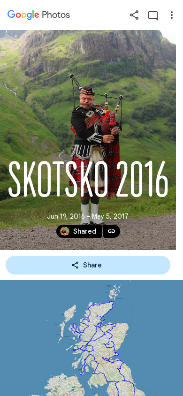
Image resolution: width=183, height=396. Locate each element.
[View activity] (153, 15)
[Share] (134, 15)
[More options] (171, 15)
